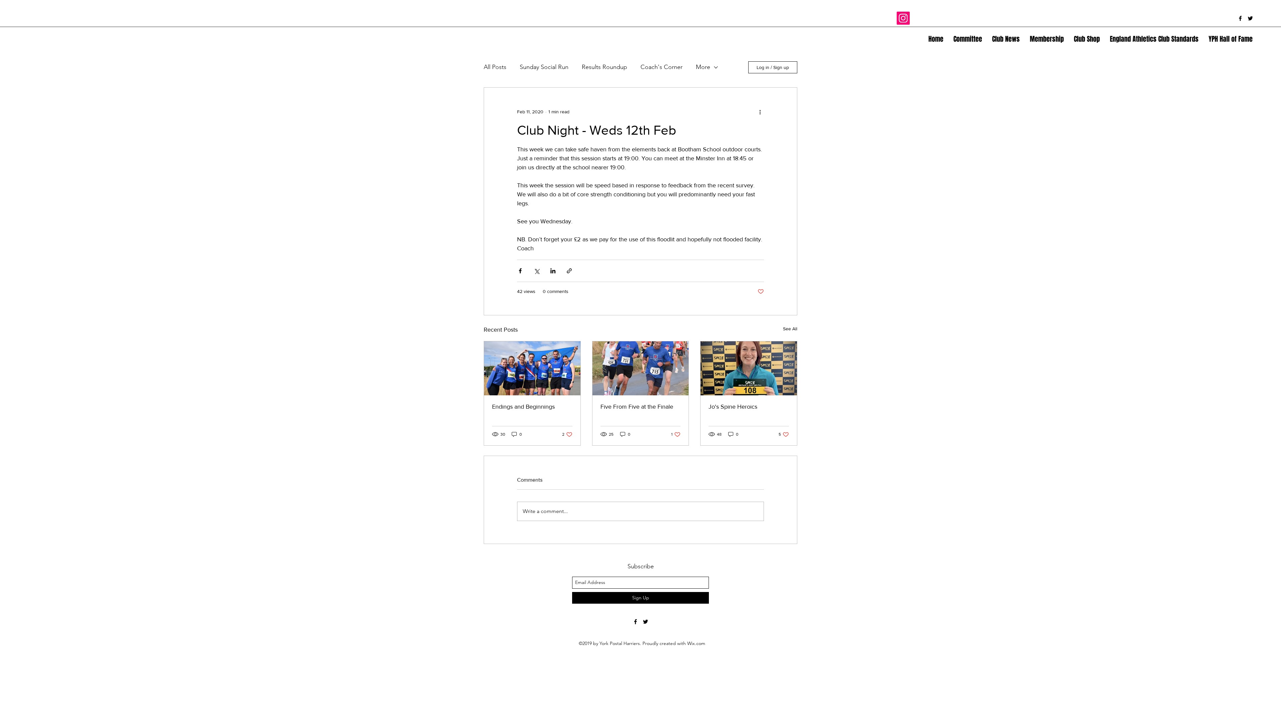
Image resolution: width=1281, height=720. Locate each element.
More (703, 67)
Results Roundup (604, 67)
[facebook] (1240, 18)
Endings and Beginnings (523, 406)
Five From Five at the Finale (636, 406)
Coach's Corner (661, 67)
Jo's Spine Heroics (733, 406)
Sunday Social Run (544, 67)
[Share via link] (569, 271)
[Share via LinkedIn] (553, 271)
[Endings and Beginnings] (532, 368)
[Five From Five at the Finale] (640, 368)
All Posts (495, 67)
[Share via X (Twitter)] (536, 271)
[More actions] (760, 112)
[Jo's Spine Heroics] (749, 368)
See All (790, 328)
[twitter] (1250, 18)
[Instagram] (903, 18)
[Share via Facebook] (520, 271)
